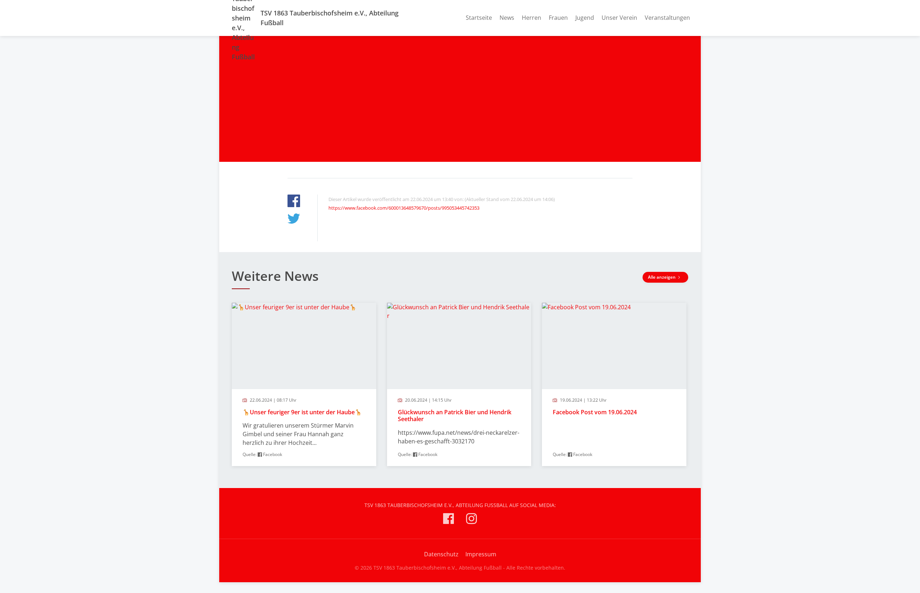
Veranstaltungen (667, 18)
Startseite (479, 18)
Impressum (480, 554)
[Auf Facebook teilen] (294, 202)
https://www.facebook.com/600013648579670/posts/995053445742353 (403, 208)
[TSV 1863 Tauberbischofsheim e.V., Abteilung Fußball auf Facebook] (448, 519)
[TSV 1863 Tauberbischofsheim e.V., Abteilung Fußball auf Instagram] (471, 519)
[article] (304, 384)
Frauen (558, 18)
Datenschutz (441, 554)
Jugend (584, 18)
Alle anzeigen (662, 277)
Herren (531, 18)
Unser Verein (619, 18)
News (507, 18)
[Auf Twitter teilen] (294, 219)
